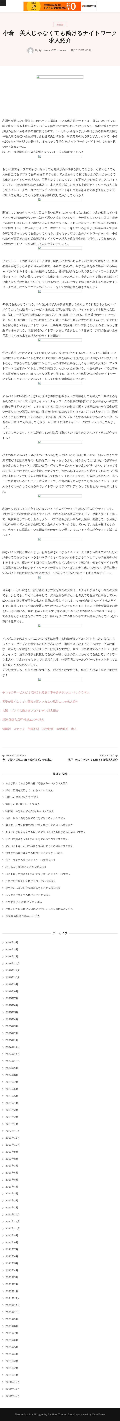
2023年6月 (11, 1172)
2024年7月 (11, 1082)
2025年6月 (11, 1005)
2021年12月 (12, 1298)
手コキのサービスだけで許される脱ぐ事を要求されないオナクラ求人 (46, 692)
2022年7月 (11, 1249)
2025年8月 (11, 991)
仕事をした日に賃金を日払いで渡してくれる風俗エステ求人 (39, 909)
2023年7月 (11, 1165)
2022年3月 (11, 1277)
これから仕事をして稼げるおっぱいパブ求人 (30, 881)
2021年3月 (11, 1361)
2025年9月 (11, 984)
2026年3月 (11, 942)
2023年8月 (11, 1159)
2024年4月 (11, 1103)
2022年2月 (11, 1284)
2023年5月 (11, 1179)
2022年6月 (11, 1256)
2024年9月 (11, 1068)
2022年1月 (11, 1291)
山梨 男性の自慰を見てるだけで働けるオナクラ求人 (35, 818)
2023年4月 (11, 1186)
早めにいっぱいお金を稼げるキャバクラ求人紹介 (32, 888)
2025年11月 (12, 970)
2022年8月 (11, 1242)
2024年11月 (12, 1054)
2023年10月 (12, 1145)
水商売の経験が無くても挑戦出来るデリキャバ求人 (34, 853)
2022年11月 (12, 1221)
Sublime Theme (57, 1414)
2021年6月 (11, 1340)
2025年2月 (11, 1033)
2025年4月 (11, 1019)
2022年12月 (12, 1214)
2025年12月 (12, 963)
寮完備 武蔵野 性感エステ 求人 (22, 916)
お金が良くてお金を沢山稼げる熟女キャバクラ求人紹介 (36, 783)
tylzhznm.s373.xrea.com (53, 50)
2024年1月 (11, 1124)
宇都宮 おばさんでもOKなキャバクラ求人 (29, 811)
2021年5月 (11, 1347)
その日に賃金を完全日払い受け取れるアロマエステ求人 (36, 839)
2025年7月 (11, 998)
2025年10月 (12, 977)
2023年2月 (11, 1200)
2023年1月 (11, 1207)
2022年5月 (11, 1263)
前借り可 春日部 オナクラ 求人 (22, 804)
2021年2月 (11, 1368)
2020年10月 (12, 1396)
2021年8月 (11, 1326)
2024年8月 (11, 1075)
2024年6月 (11, 1089)
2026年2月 (11, 949)
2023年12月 (12, 1131)
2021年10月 (12, 1312)
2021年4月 (11, 1354)
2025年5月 (11, 1012)
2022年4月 (11, 1270)
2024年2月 (11, 1117)
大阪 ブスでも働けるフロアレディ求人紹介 (30, 711)
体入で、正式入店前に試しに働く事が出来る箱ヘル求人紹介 (39, 825)
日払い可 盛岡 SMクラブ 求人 (22, 797)
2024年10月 (12, 1061)
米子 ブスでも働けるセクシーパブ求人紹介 (30, 860)
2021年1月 (11, 1375)
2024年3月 (11, 1110)
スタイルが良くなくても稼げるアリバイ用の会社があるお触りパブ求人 (45, 832)
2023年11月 (12, 1138)
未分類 (60, 24)
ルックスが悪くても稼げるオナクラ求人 (27, 895)
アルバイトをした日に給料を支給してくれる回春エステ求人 (39, 846)
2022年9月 (11, 1235)
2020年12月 (12, 1382)
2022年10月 (12, 1228)
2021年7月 (11, 1333)
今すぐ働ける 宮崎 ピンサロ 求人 (23, 902)
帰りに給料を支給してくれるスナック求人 (29, 790)
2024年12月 (12, 1047)
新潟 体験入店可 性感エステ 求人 (23, 720)
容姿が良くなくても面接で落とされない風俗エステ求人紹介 (40, 701)
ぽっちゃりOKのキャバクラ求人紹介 (25, 867)
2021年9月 (11, 1319)
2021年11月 (12, 1305)
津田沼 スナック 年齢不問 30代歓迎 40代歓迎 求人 (39, 729)
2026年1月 (11, 956)
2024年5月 (11, 1096)
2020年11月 (12, 1389)
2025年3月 (11, 1026)
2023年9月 (11, 1152)
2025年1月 (11, 1040)
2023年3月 (11, 1193)
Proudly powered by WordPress (86, 1414)
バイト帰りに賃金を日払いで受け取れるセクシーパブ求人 (37, 874)
